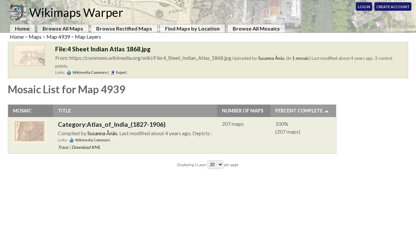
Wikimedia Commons (90, 72)
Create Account (393, 7)
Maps (35, 36)
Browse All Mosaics (256, 28)
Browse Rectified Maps (124, 28)
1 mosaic (300, 58)
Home (22, 28)
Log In (364, 7)
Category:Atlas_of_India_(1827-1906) (111, 124)
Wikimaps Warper (76, 12)
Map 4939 (58, 36)
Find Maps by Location (192, 28)
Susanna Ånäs (271, 58)
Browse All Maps (63, 28)
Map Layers (88, 36)
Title (64, 110)
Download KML (86, 147)
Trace (63, 147)
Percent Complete (299, 110)
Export (121, 72)
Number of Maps (242, 110)
